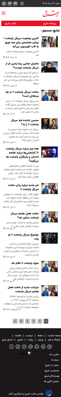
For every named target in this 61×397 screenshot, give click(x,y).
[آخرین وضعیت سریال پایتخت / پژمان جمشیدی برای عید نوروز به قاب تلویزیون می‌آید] (49, 41)
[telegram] (36, 346)
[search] (4, 3)
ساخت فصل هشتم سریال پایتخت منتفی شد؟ (25, 215)
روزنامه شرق (49, 23)
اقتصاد (17, 335)
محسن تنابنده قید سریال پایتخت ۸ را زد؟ (25, 122)
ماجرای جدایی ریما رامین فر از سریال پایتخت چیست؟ (22, 65)
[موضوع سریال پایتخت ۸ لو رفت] (49, 238)
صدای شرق (7, 339)
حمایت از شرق (52, 365)
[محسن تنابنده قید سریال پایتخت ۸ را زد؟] (49, 123)
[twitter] (30, 346)
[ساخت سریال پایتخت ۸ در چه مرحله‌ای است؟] (49, 95)
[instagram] (43, 346)
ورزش (40, 339)
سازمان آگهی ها (52, 381)
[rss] (49, 346)
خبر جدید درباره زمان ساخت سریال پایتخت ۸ (23, 187)
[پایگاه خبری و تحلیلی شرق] (51, 14)
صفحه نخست (54, 335)
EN (15, 3)
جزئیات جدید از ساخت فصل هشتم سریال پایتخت (23, 289)
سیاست (29, 335)
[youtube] (11, 346)
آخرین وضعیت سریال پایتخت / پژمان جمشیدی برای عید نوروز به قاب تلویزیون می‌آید (21, 42)
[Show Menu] (3, 11)
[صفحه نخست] (21, 3)
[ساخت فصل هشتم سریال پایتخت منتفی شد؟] (49, 216)
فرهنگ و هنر (54, 339)
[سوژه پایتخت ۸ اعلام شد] (49, 266)
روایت (30, 339)
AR (9, 3)
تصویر (20, 339)
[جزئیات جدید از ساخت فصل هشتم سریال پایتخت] (49, 290)
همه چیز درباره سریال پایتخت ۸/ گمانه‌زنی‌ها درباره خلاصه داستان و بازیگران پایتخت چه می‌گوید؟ (22, 155)
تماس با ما (54, 354)
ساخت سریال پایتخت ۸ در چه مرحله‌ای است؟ (22, 94)
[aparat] (24, 346)
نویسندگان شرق (52, 376)
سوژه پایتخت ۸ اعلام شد (25, 263)
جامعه (40, 335)
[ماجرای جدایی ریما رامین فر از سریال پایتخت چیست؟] (49, 67)
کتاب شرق (11, 23)
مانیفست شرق (52, 370)
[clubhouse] (17, 346)
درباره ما (55, 360)
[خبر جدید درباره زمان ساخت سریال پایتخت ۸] (49, 188)
